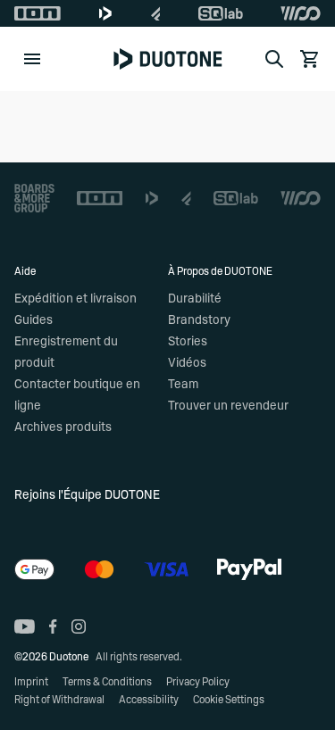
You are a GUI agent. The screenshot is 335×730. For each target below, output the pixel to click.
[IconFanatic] (156, 13)
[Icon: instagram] (78, 626)
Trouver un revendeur (228, 406)
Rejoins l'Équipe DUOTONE (87, 495)
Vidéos (187, 363)
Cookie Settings (228, 699)
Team (183, 384)
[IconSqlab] (220, 13)
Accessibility (149, 699)
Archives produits (63, 427)
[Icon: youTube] (24, 626)
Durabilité (195, 299)
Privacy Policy (198, 681)
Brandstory (199, 320)
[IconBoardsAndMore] (34, 198)
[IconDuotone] (105, 13)
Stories (187, 342)
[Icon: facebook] (53, 626)
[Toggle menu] (32, 59)
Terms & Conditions (107, 681)
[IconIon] (37, 13)
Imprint (31, 681)
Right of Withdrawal (59, 699)
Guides (33, 320)
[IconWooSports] (301, 13)
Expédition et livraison (75, 299)
